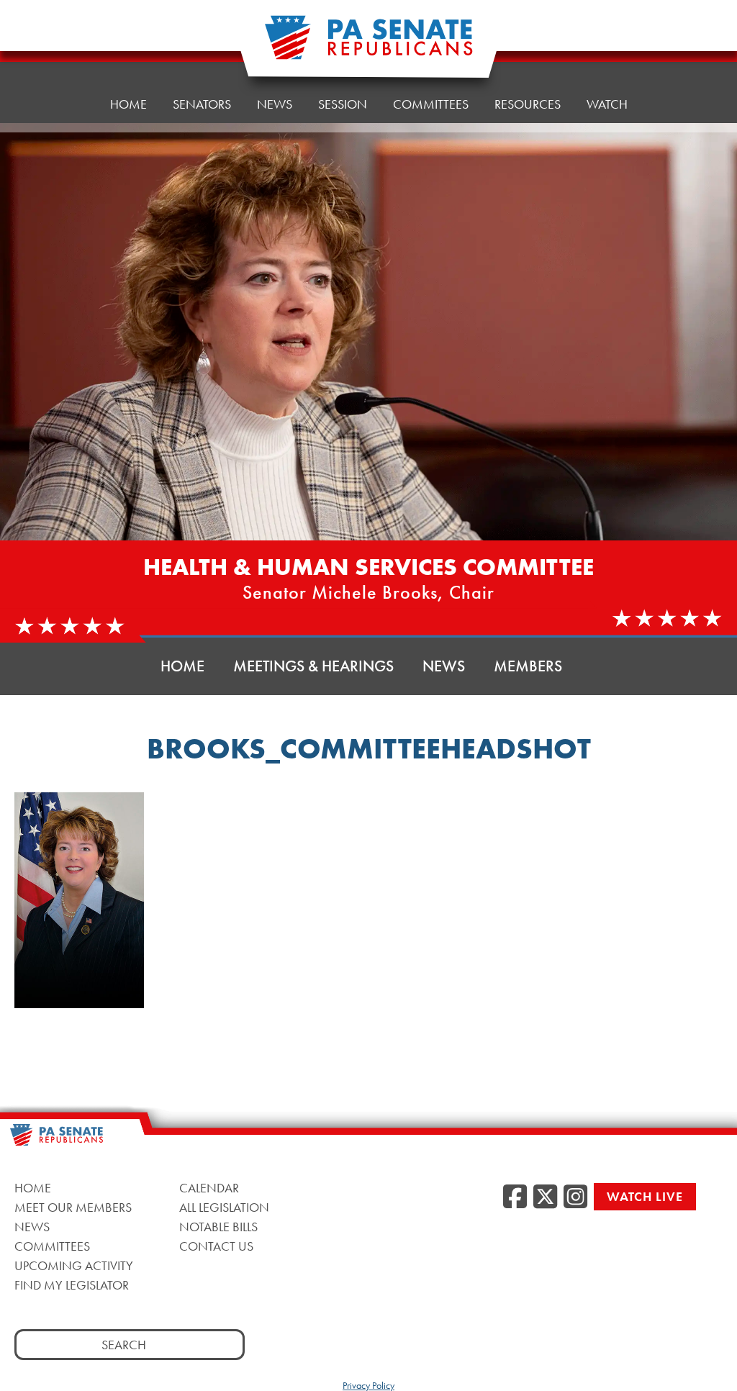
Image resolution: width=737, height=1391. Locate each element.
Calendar (209, 1187)
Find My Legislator (71, 1285)
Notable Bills (218, 1226)
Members (528, 666)
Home (128, 104)
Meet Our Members (73, 1207)
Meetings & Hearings (313, 666)
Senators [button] (202, 104)
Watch (607, 104)
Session (342, 104)
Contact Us (216, 1246)
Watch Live (645, 1196)
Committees (431, 104)
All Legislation (224, 1207)
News (274, 104)
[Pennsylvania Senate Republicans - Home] (368, 45)
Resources (527, 104)
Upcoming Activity (73, 1265)
